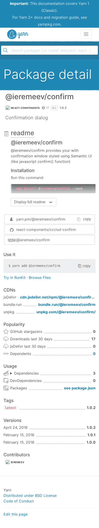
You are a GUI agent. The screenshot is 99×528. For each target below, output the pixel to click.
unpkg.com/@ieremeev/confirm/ (66, 312)
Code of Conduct (18, 501)
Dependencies (26, 373)
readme (22, 133)
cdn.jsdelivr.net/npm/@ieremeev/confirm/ (58, 297)
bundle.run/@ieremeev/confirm (67, 304)
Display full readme (30, 202)
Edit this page (15, 514)
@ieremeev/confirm (33, 240)
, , (24, 373)
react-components (25, 108)
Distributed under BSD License (30, 495)
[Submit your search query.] (5, 50)
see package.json (80, 388)
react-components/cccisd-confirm (46, 229)
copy (87, 219)
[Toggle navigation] (86, 34)
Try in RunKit (14, 277)
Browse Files (40, 277)
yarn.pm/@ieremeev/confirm (40, 219)
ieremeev (17, 462)
